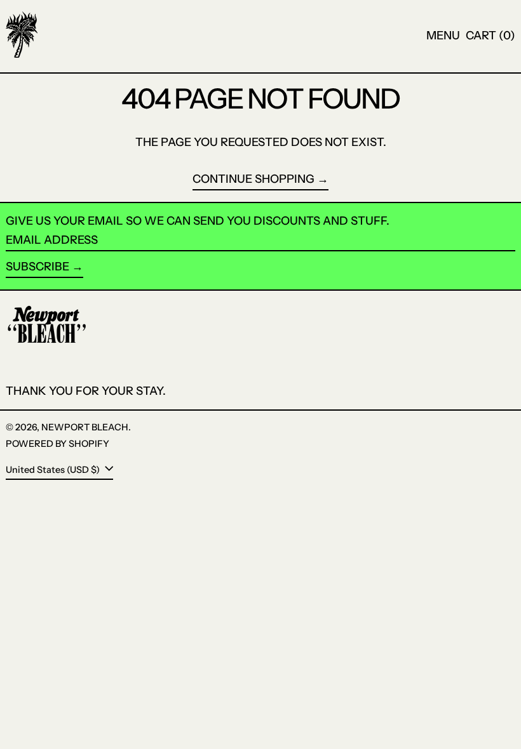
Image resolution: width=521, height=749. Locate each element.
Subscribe (37, 267)
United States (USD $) (54, 469)
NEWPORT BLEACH (84, 427)
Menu (443, 36)
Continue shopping (254, 179)
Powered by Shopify (57, 443)
